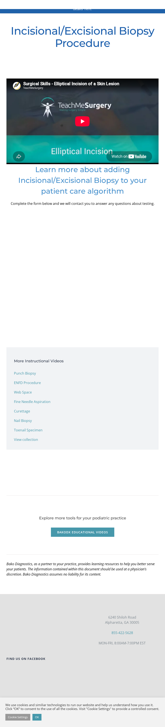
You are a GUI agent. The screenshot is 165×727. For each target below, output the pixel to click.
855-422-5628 (122, 632)
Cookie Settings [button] (18, 717)
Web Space (23, 392)
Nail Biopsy (23, 420)
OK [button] (37, 717)
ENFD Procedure (27, 382)
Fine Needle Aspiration (32, 401)
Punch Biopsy (25, 373)
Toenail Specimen (28, 430)
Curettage (22, 411)
